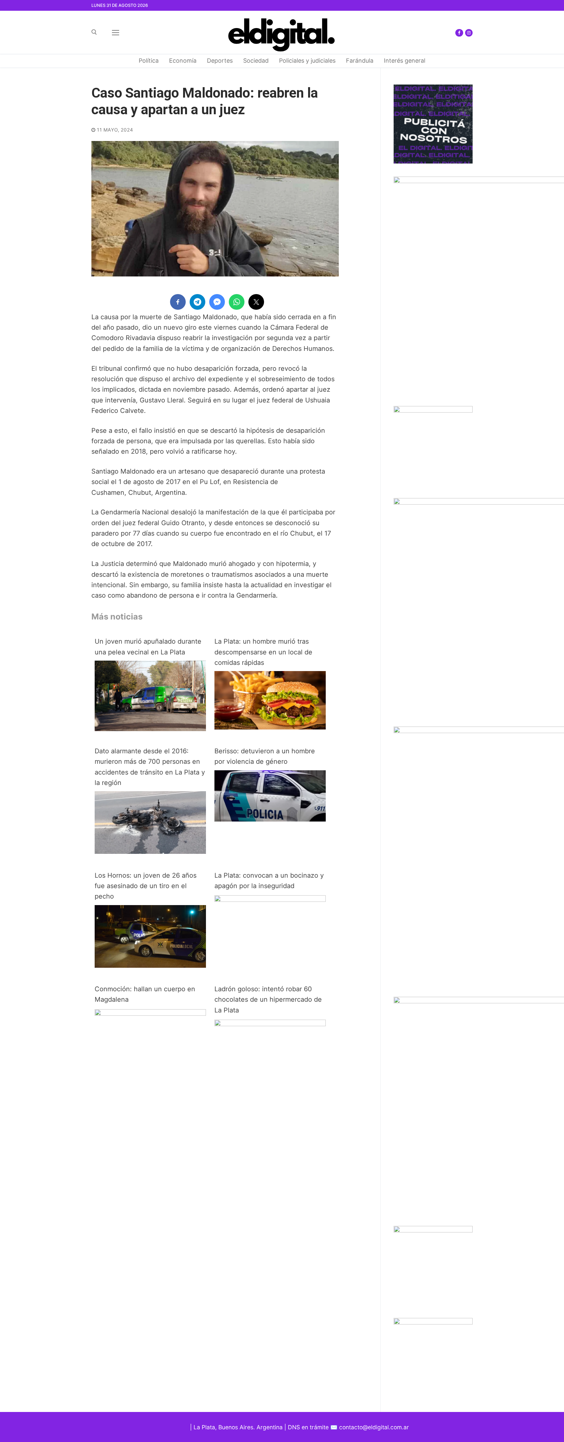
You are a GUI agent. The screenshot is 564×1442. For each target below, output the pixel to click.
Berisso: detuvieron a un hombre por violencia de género (264, 756)
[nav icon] (115, 32)
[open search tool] (94, 32)
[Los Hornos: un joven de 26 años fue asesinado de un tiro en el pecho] (150, 965)
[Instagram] (469, 33)
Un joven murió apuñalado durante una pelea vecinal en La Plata (148, 646)
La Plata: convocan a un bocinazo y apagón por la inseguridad (269, 880)
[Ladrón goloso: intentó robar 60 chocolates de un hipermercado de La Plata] (270, 1024)
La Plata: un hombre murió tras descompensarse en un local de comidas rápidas (263, 651)
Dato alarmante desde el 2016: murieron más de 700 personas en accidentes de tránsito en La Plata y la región (150, 767)
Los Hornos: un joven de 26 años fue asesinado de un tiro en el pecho (145, 886)
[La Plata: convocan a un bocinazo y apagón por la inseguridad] (270, 899)
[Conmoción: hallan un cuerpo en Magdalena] (150, 1013)
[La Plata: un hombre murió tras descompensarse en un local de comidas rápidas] (270, 727)
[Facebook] (459, 33)
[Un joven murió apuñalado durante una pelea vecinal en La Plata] (150, 729)
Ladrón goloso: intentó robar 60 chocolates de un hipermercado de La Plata (268, 999)
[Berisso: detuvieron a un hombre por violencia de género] (270, 819)
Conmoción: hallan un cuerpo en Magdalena (145, 994)
